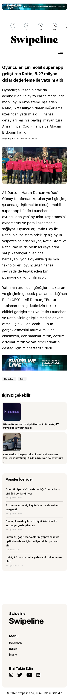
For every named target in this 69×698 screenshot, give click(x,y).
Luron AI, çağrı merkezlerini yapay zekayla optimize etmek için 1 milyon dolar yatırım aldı (32, 541)
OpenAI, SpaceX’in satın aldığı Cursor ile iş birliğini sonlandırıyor (33, 491)
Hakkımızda (15, 642)
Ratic (22, 379)
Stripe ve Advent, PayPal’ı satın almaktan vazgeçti (32, 507)
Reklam (13, 648)
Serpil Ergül (7, 138)
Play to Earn (9, 379)
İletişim (13, 654)
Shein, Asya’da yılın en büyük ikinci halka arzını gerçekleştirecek (31, 523)
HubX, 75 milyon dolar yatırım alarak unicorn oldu (34, 559)
